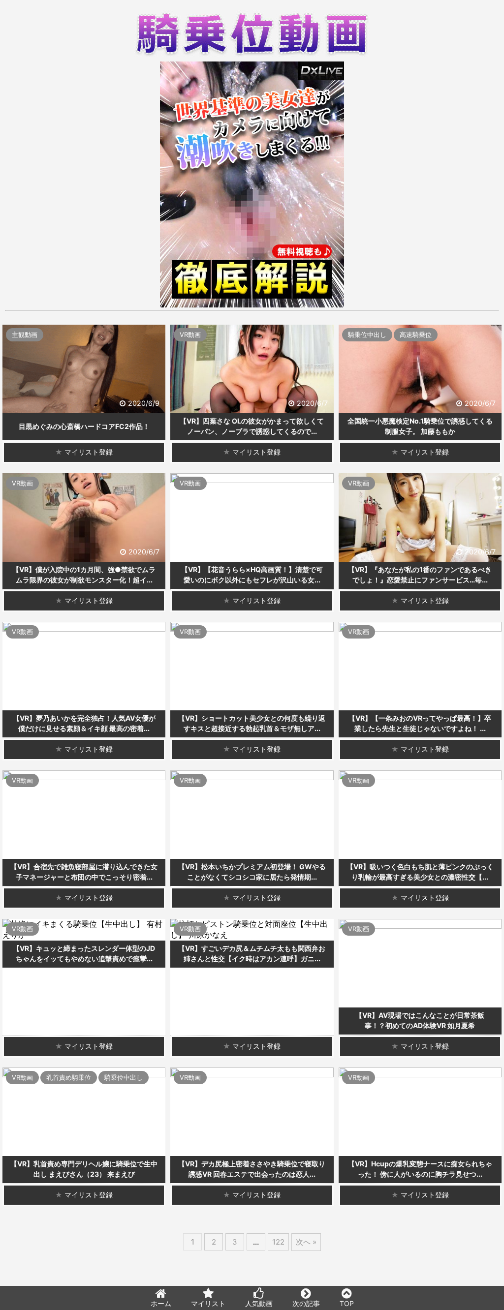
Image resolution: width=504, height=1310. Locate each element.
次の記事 (306, 1303)
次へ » (306, 1242)
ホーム (161, 1303)
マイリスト (208, 1303)
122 (278, 1242)
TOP (347, 1303)
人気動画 (259, 1303)
